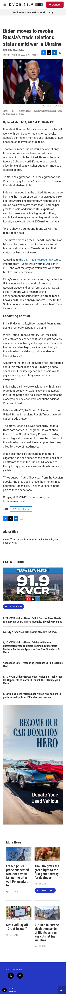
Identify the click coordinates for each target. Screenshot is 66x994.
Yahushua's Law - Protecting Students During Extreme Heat (33, 664)
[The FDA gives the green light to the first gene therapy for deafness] (47, 854)
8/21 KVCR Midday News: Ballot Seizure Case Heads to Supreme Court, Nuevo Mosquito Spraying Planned (32, 620)
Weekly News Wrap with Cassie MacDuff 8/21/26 (30, 632)
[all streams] (62, 990)
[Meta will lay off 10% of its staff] (18, 913)
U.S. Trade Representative (39, 259)
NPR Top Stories (21, 509)
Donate (56, 4)
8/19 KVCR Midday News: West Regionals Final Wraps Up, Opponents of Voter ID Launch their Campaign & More (32, 680)
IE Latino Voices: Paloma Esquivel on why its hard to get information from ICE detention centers (32, 695)
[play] (5, 990)
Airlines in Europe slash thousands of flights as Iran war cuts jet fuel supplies (47, 932)
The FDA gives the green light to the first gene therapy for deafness (47, 872)
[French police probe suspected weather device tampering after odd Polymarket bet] (18, 854)
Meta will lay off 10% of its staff (17, 927)
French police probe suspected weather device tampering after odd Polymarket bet (17, 875)
